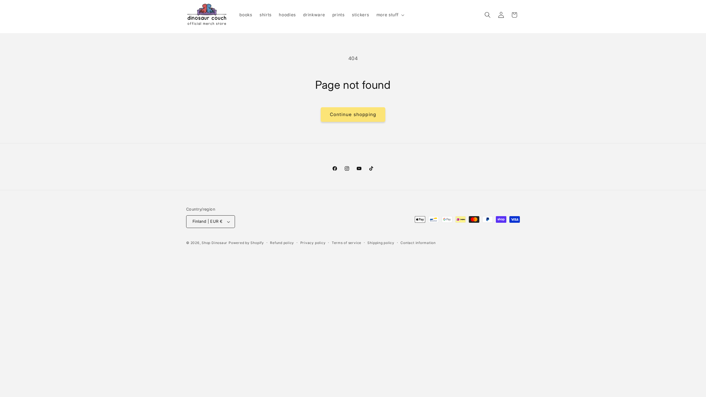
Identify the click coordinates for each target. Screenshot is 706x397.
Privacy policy (313, 243)
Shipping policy (380, 243)
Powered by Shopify (246, 243)
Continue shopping (353, 114)
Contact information (418, 243)
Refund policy (282, 243)
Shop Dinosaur (214, 243)
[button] (390, 15)
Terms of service (346, 243)
